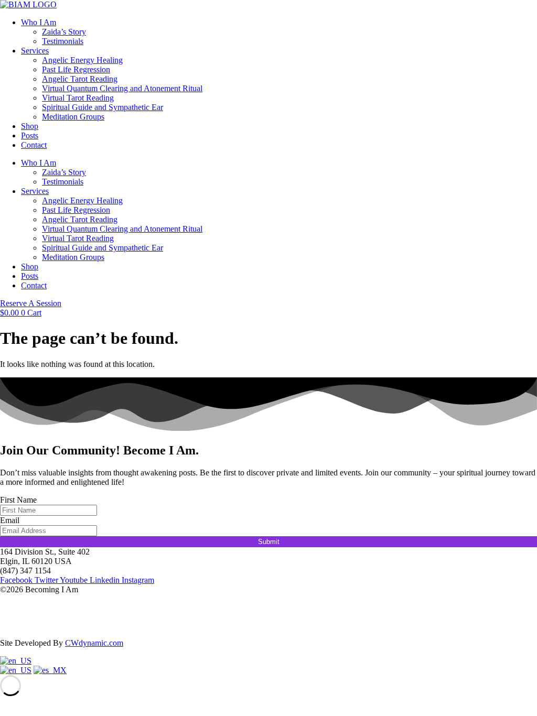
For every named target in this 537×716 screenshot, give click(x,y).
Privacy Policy (24, 607)
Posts (29, 135)
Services (35, 50)
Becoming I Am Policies (40, 625)
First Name (18, 499)
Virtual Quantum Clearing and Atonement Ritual (122, 88)
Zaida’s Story (64, 31)
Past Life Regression (76, 69)
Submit (269, 542)
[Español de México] (50, 670)
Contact (34, 144)
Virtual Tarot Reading (78, 97)
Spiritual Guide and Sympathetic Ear (102, 107)
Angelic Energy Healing (82, 60)
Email (9, 520)
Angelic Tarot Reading (79, 78)
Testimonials (62, 41)
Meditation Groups (73, 116)
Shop (29, 126)
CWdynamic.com (94, 642)
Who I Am (38, 22)
